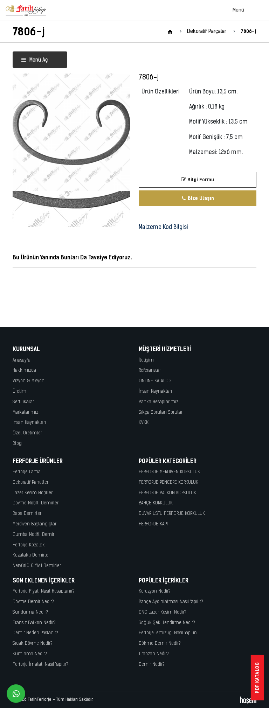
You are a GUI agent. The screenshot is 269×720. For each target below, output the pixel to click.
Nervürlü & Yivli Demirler (37, 565)
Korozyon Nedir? (155, 591)
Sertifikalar (23, 402)
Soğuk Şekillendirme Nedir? (167, 622)
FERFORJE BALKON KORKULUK (167, 493)
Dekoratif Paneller (30, 482)
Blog (17, 443)
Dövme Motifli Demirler (35, 503)
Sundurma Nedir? (30, 612)
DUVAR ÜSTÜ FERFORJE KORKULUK (172, 513)
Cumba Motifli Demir (33, 534)
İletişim (146, 360)
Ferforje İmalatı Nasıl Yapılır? (40, 664)
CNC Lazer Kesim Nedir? (162, 612)
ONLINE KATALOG (155, 381)
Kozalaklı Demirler (31, 555)
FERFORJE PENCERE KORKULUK (168, 482)
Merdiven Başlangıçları (35, 524)
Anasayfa (21, 360)
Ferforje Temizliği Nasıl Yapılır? (168, 633)
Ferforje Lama (27, 472)
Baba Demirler (27, 513)
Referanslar (150, 370)
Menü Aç (38, 60)
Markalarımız (25, 412)
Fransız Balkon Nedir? (34, 622)
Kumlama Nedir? (30, 654)
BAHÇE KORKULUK (156, 503)
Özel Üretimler (27, 433)
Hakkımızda (24, 370)
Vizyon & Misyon (28, 381)
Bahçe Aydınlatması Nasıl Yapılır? (171, 601)
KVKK (144, 422)
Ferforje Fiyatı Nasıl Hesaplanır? (44, 591)
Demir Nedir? (152, 664)
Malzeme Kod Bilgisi (163, 227)
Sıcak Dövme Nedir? (33, 643)
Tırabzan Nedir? (154, 654)
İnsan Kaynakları (29, 422)
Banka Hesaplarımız (158, 402)
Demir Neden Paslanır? (35, 633)
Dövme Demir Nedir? (33, 601)
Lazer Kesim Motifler (33, 493)
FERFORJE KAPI (153, 524)
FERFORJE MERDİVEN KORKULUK (169, 472)
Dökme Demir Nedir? (160, 643)
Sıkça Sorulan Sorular (160, 412)
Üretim (19, 391)
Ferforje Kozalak (29, 545)
